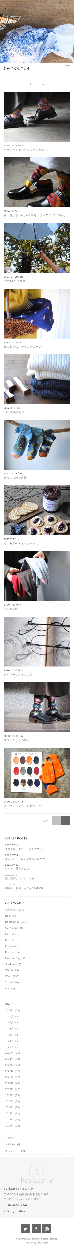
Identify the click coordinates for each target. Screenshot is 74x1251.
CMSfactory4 (42, 1243)
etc (7, 988)
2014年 (9, 1119)
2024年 (9, 1058)
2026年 (9, 1010)
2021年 (9, 1077)
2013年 (9, 1125)
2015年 (9, 1113)
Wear (8, 976)
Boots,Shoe (12, 921)
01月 (11, 1046)
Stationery (11, 964)
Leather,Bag (13, 958)
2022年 (9, 1071)
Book (8, 915)
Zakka (9, 982)
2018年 (9, 1095)
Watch (9, 970)
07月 (11, 1016)
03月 (11, 1034)
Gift (7, 934)
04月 (11, 1028)
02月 (11, 1040)
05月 (11, 1022)
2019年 (9, 1089)
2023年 (9, 1065)
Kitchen (10, 952)
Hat (7, 939)
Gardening (11, 927)
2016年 (9, 1107)
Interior (9, 946)
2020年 (9, 1083)
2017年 (9, 1101)
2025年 (9, 1052)
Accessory (11, 909)
